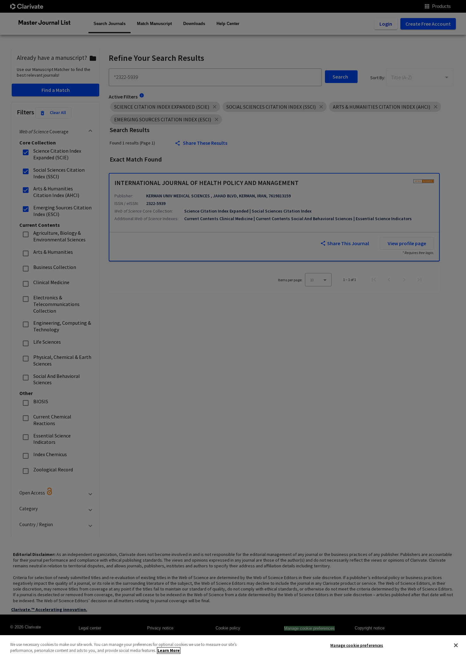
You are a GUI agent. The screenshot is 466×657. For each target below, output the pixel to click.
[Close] (456, 645)
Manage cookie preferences (356, 645)
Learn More (169, 650)
